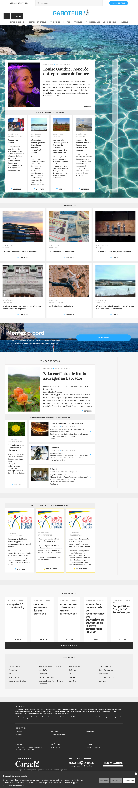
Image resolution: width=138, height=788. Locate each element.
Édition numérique (37, 22)
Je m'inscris (103, 338)
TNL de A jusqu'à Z (50, 361)
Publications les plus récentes (50, 113)
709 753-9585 (56, 747)
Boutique (124, 22)
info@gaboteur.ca (93, 747)
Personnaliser (116, 780)
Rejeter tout (104, 780)
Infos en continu (18, 22)
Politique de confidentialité (13, 785)
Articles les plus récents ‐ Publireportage (50, 505)
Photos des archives (72, 22)
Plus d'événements (69, 646)
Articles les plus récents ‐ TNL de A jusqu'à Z (50, 417)
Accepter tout (129, 780)
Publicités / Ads (92, 22)
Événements (55, 22)
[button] (17, 16)
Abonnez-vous (119, 3)
